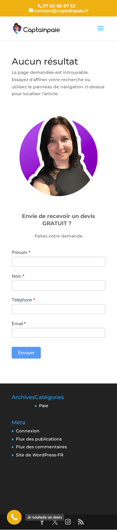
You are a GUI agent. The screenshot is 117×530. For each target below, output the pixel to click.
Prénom (21, 252)
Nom (18, 276)
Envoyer (26, 352)
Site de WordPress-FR (39, 455)
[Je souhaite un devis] (14, 517)
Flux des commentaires (41, 447)
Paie (43, 405)
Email (19, 323)
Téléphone (23, 299)
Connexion (28, 431)
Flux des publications (39, 439)
